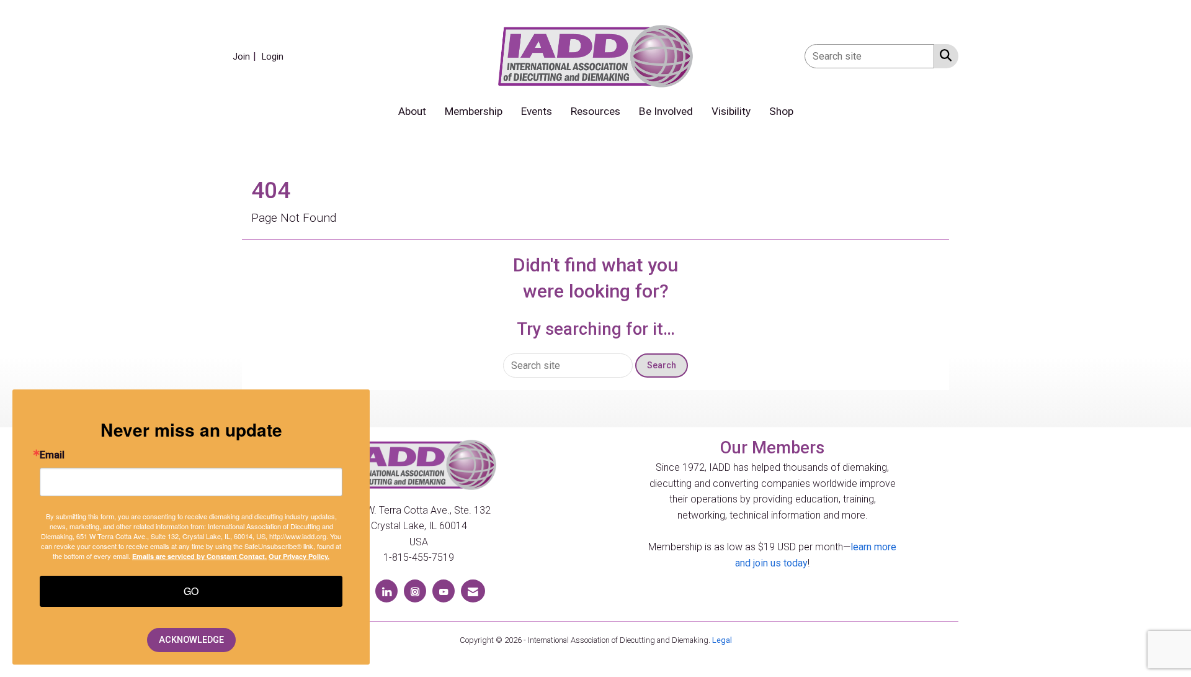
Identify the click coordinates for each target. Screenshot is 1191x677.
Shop (781, 111)
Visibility (731, 111)
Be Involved (666, 111)
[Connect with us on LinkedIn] (386, 590)
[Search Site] (943, 55)
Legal (722, 640)
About (412, 111)
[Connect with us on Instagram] (415, 590)
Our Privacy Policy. (299, 556)
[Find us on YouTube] (443, 590)
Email (52, 455)
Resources (595, 111)
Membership (473, 111)
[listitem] (246, 56)
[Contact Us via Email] (473, 590)
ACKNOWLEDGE (191, 640)
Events (536, 111)
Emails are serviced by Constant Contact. (199, 556)
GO (191, 591)
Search (661, 365)
